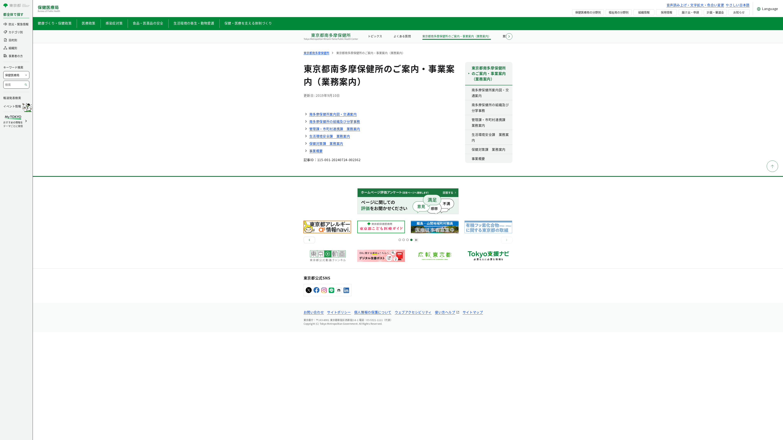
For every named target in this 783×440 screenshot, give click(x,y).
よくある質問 (402, 36)
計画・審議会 (715, 12)
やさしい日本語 (737, 4)
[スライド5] (404, 240)
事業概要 (316, 150)
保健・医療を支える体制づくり (248, 23)
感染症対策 (114, 23)
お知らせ (739, 12)
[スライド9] (407, 240)
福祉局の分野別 (619, 12)
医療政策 (88, 23)
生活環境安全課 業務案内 (329, 136)
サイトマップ (473, 312)
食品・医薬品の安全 (148, 23)
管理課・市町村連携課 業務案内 (334, 128)
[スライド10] (411, 240)
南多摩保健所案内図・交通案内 (333, 114)
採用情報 (666, 12)
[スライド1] (400, 240)
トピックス (375, 36)
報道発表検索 (12, 98)
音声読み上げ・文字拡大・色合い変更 (695, 4)
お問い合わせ (314, 312)
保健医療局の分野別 (588, 12)
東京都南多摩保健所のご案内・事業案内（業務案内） (456, 36)
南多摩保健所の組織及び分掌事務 (334, 121)
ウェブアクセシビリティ (413, 312)
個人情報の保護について (373, 312)
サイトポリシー (339, 312)
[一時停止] (416, 240)
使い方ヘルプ (445, 312)
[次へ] (506, 240)
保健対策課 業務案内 (326, 143)
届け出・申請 (690, 12)
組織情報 (644, 12)
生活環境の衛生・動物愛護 (194, 23)
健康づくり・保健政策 (55, 23)
